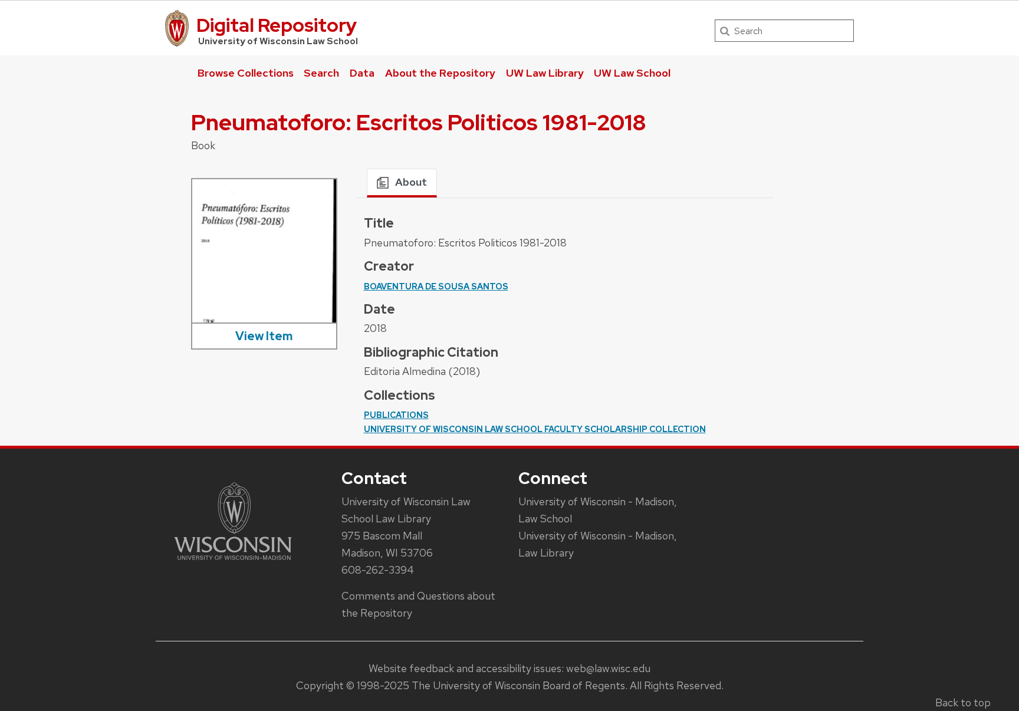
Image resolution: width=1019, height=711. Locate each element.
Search (321, 73)
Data (362, 73)
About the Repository (440, 73)
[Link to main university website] (233, 562)
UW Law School (632, 73)
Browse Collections (246, 73)
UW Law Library (545, 73)
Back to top (963, 702)
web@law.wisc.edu (608, 668)
